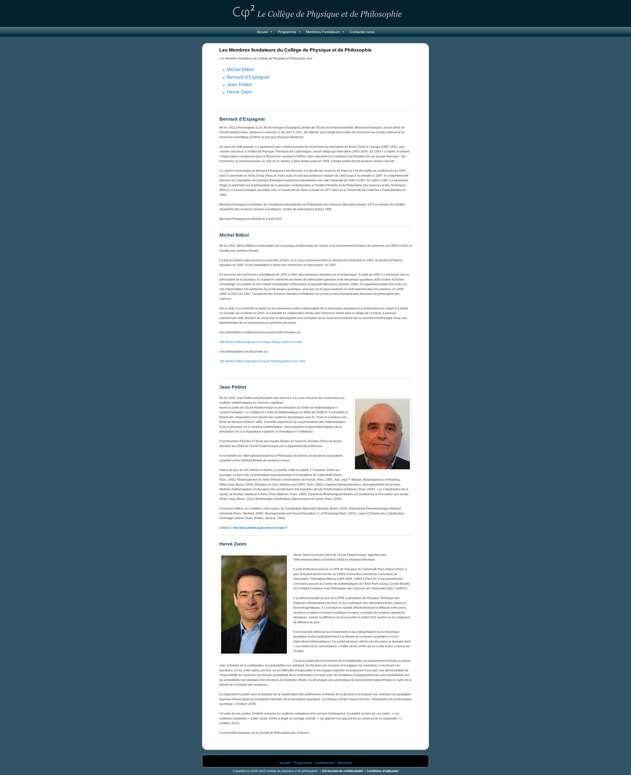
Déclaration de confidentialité (342, 771)
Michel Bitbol (240, 69)
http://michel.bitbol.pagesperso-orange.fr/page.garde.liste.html (260, 342)
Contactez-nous (362, 32)
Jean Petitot (239, 84)
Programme (287, 32)
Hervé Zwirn (239, 92)
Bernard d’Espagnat (248, 77)
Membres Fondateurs (323, 32)
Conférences (325, 763)
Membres (345, 763)
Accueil (262, 32)
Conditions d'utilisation (383, 771)
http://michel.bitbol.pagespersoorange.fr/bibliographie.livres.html (262, 361)
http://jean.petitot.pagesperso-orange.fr (260, 527)
